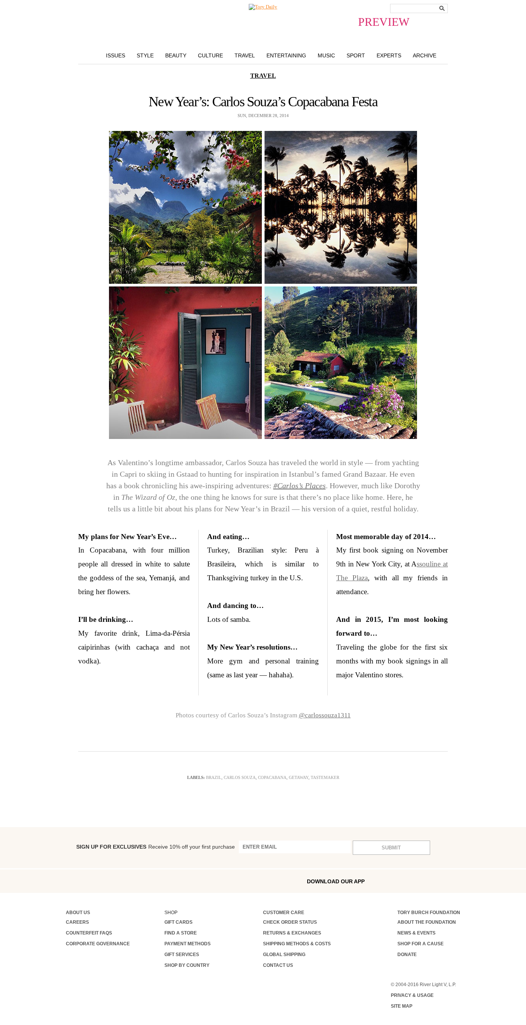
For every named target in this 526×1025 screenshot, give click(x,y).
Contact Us (278, 965)
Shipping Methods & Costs (297, 943)
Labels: (196, 777)
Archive (424, 55)
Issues (115, 55)
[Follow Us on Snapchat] (101, 881)
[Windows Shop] (454, 881)
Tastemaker (325, 777)
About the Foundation (426, 922)
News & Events (416, 933)
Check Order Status (290, 922)
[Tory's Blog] (185, 883)
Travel (245, 55)
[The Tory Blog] (263, 7)
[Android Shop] (438, 881)
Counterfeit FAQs (89, 933)
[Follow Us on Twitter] (134, 881)
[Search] (442, 8)
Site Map (401, 1006)
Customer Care (283, 912)
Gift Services (181, 954)
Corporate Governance (98, 943)
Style (145, 55)
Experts (389, 55)
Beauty (175, 55)
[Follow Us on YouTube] (167, 882)
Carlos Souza (240, 777)
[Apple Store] (421, 881)
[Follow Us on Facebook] (68, 881)
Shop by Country (186, 965)
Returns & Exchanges (292, 933)
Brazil (213, 777)
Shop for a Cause (420, 943)
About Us (78, 912)
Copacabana (272, 777)
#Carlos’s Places (299, 485)
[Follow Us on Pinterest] (150, 881)
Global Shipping (284, 954)
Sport (356, 55)
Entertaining (286, 55)
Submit (391, 848)
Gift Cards (178, 922)
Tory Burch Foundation (428, 912)
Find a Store (180, 933)
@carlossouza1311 (325, 715)
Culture (210, 55)
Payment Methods (187, 943)
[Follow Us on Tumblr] (118, 881)
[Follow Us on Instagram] (84, 881)
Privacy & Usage (412, 995)
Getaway (298, 777)
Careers (77, 922)
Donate (407, 954)
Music (326, 55)
